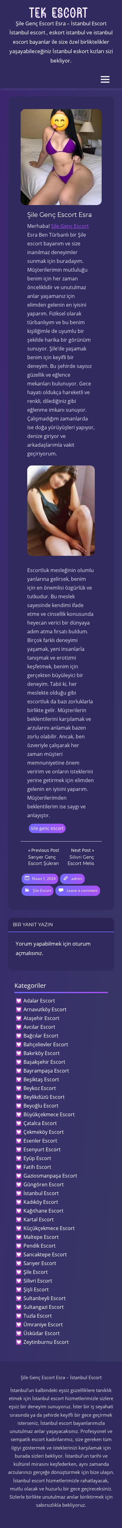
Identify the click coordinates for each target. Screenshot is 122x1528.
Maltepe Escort (41, 1237)
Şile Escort (42, 890)
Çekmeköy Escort (43, 1131)
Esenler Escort (40, 1140)
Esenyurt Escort (42, 1149)
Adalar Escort (39, 1000)
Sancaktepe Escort (45, 1254)
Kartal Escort (38, 1219)
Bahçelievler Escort (45, 1044)
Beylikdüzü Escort (44, 1096)
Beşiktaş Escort (41, 1079)
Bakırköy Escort (41, 1053)
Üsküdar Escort (41, 1333)
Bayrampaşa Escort (46, 1070)
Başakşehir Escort (44, 1061)
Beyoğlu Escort (40, 1105)
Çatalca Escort (40, 1123)
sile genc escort (47, 828)
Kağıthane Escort (43, 1210)
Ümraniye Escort (43, 1324)
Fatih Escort (37, 1167)
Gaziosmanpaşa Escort (50, 1175)
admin (76, 878)
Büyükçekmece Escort (49, 1114)
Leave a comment (82, 890)
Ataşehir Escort (41, 1018)
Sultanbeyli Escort (44, 1298)
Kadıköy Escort (40, 1202)
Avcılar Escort (39, 1026)
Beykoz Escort (39, 1088)
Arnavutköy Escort (45, 1009)
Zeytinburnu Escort (46, 1342)
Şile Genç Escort (70, 226)
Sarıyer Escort (39, 1263)
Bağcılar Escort (40, 1035)
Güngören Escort (43, 1184)
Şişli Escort (36, 1289)
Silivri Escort (37, 1280)
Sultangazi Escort (43, 1307)
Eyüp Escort (37, 1158)
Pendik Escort (39, 1245)
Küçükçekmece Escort (49, 1228)
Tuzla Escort (37, 1315)
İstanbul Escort (41, 1193)
